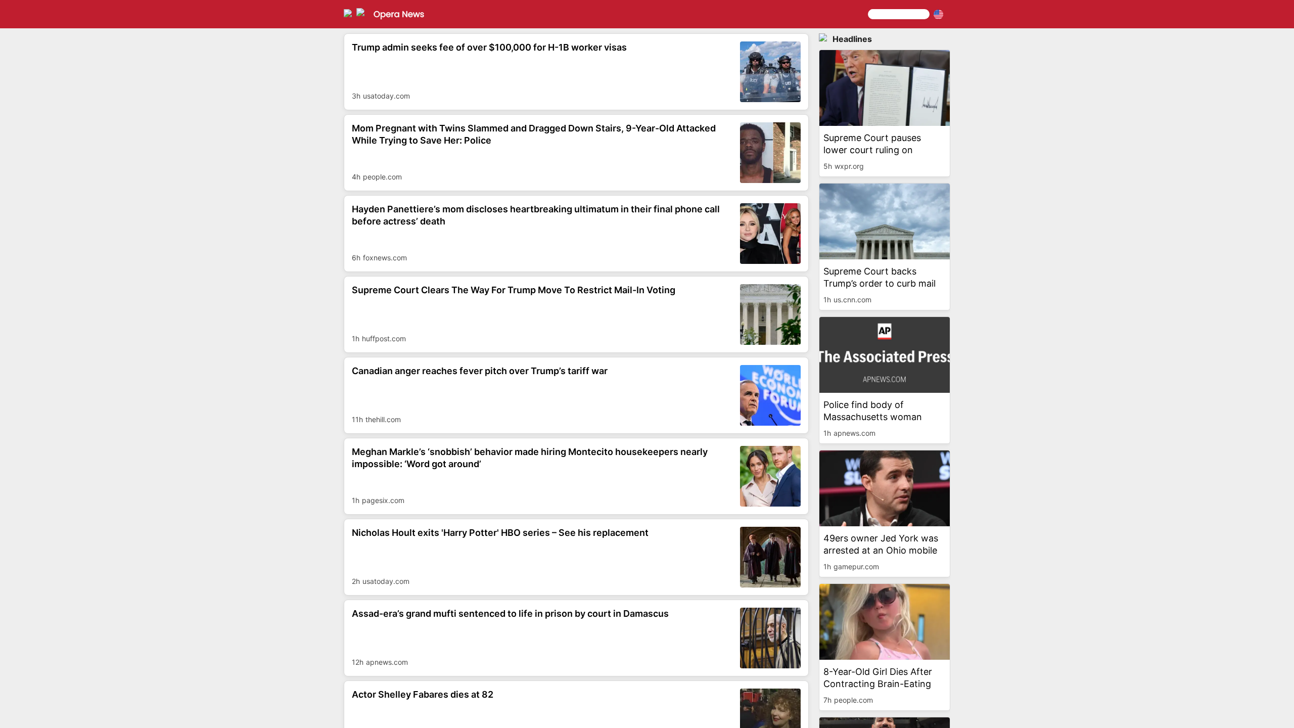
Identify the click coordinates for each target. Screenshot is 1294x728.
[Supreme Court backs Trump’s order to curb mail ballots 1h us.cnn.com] (884, 311)
